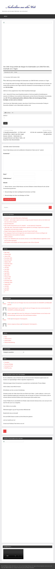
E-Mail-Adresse (7, 178)
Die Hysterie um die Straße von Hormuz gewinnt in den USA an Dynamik (21, 242)
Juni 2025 (6, 269)
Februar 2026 (7, 254)
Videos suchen (7, 338)
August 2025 (7, 265)
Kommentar (6, 153)
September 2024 (8, 282)
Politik (5, 123)
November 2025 (8, 260)
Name (5, 174)
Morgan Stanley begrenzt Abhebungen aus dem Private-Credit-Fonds (20, 231)
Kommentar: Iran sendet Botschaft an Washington (16, 218)
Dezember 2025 (8, 258)
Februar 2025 (7, 276)
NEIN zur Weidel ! (8, 236)
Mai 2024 (6, 290)
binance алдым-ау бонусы (14, 324)
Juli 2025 (6, 267)
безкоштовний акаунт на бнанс (15, 308)
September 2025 (8, 263)
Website (5, 182)
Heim (5, 336)
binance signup (11, 313)
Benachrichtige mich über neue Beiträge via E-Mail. (17, 195)
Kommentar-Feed (8, 366)
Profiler (15, 72)
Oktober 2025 (7, 261)
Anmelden (6, 362)
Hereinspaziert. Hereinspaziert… (20, 318)
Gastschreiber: (7, 340)
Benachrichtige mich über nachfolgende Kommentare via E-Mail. (20, 191)
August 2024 (7, 284)
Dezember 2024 (8, 280)
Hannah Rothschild (9, 223)
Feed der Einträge (8, 364)
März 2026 (6, 252)
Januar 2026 (7, 256)
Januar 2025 (7, 278)
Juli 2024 (6, 286)
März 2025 (6, 275)
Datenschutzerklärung (9, 342)
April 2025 (6, 273)
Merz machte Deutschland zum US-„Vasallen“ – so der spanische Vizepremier (22, 225)
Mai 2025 (6, 271)
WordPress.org (7, 368)
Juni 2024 (6, 288)
